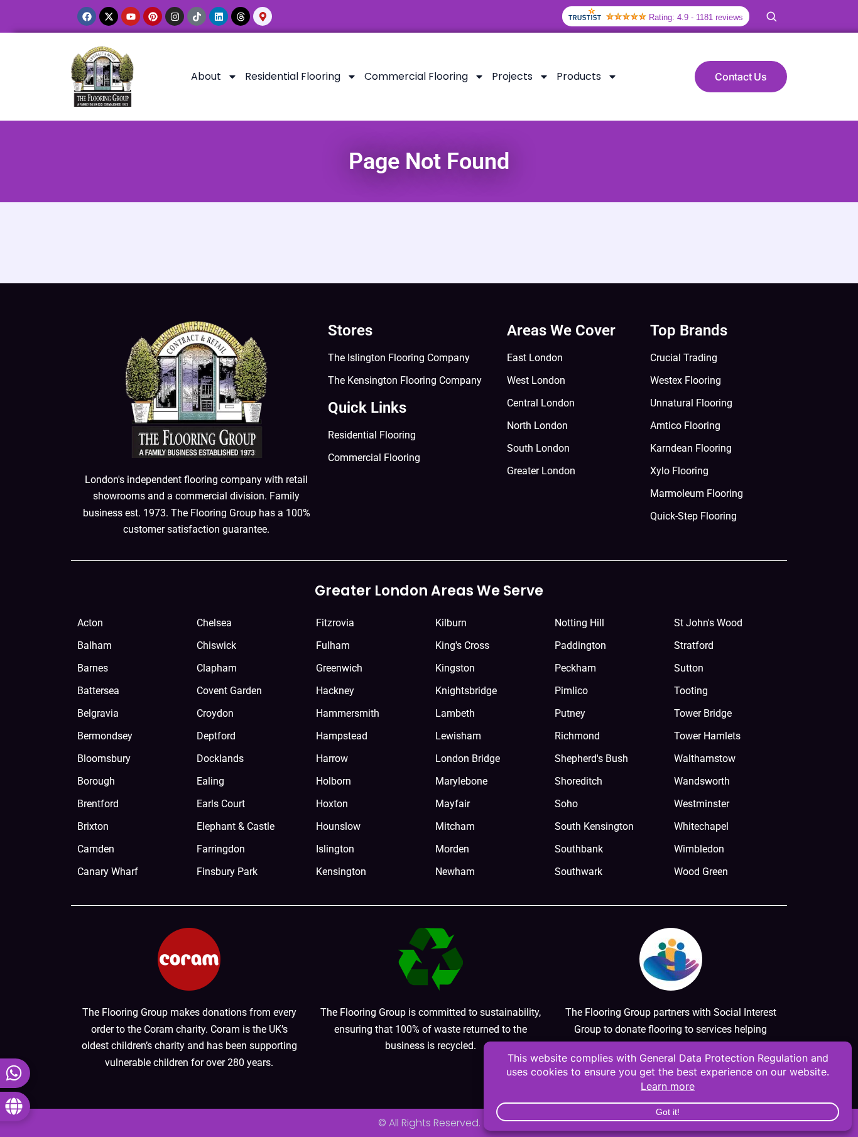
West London (536, 380)
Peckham (575, 668)
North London (537, 426)
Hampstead (341, 736)
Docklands (220, 758)
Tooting (691, 691)
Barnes (92, 668)
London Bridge (467, 758)
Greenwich (339, 668)
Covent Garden (229, 691)
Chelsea (214, 623)
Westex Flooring (685, 380)
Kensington (341, 872)
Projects (512, 76)
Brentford (98, 804)
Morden (452, 849)
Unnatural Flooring (691, 403)
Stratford (694, 645)
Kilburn (451, 623)
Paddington (580, 645)
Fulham (333, 645)
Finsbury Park (227, 872)
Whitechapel (701, 826)
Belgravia (98, 713)
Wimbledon (699, 849)
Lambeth (455, 713)
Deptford (216, 736)
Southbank (579, 849)
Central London (541, 403)
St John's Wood (708, 623)
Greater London (541, 471)
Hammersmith (347, 713)
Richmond (577, 736)
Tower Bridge (703, 713)
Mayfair (452, 804)
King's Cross (462, 645)
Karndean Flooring (691, 448)
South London (538, 448)
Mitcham (455, 826)
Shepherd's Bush (591, 758)
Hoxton (332, 804)
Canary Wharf (107, 872)
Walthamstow (705, 758)
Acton (90, 623)
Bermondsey (105, 736)
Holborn (333, 781)
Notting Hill (579, 623)
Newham (455, 872)
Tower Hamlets (707, 736)
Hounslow (338, 826)
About (206, 76)
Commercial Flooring (416, 76)
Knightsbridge (466, 691)
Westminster (701, 804)
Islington (335, 849)
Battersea (98, 691)
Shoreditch (578, 781)
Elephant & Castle (235, 826)
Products (579, 76)
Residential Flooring (292, 76)
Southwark (578, 872)
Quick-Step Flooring (693, 516)
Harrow (332, 758)
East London (535, 358)
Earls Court (221, 804)
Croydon (215, 713)
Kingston (455, 668)
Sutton (688, 668)
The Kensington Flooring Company (405, 380)
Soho (566, 804)
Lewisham (458, 736)
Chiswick (216, 645)
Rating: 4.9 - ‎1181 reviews (696, 17)
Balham (94, 645)
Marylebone (461, 781)
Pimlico (571, 691)
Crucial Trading (683, 358)
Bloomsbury (104, 758)
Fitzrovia (335, 623)
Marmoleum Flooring (696, 493)
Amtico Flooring (685, 426)
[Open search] (771, 16)
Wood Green (701, 872)
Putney (570, 713)
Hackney (335, 691)
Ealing (210, 781)
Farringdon (221, 849)
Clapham (217, 668)
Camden (95, 849)
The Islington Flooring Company (399, 358)
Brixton (93, 826)
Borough (96, 781)
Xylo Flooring (679, 471)
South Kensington (594, 826)
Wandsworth (702, 781)
